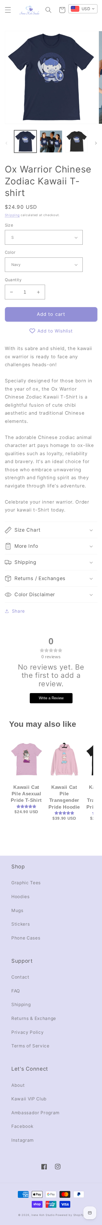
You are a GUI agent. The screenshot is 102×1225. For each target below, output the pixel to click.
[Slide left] (6, 143)
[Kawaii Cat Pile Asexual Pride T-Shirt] (26, 759)
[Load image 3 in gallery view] (76, 141)
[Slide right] (96, 143)
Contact (20, 977)
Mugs (17, 910)
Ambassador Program (35, 1112)
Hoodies (20, 896)
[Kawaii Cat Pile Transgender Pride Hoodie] (64, 759)
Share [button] (18, 611)
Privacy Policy (27, 1032)
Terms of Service (30, 1046)
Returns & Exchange (33, 1018)
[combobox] (82, 8)
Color (10, 252)
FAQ (15, 991)
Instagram (22, 1140)
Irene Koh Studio (42, 1215)
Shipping (12, 215)
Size (9, 225)
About (18, 1085)
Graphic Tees (26, 882)
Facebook (22, 1126)
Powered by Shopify (70, 1215)
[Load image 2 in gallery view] (51, 141)
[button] (7, 10)
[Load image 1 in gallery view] (25, 141)
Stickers (20, 924)
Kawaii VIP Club (29, 1099)
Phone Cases (25, 938)
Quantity (13, 279)
